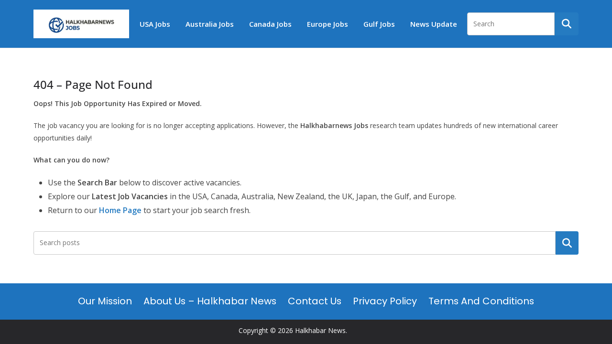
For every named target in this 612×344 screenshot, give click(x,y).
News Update (433, 24)
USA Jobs (155, 24)
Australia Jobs (210, 24)
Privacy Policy (385, 301)
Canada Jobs (270, 24)
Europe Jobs (327, 24)
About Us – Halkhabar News (209, 301)
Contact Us (314, 301)
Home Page (120, 210)
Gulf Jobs (379, 24)
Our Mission (105, 301)
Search (567, 242)
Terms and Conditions (481, 301)
